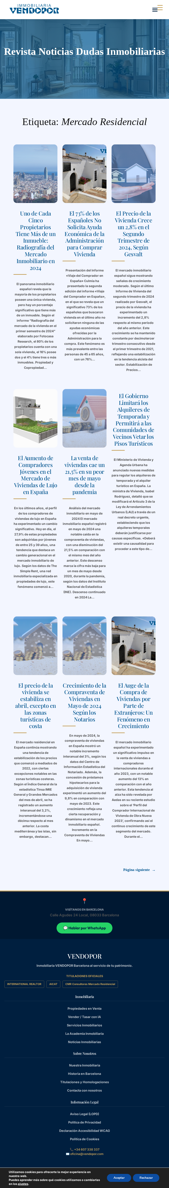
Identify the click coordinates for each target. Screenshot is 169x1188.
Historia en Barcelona (84, 1073)
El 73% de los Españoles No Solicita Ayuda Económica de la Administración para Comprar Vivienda (84, 233)
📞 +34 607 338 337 (84, 1149)
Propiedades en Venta (84, 1008)
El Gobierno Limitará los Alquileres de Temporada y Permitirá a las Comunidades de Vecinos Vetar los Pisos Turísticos (133, 419)
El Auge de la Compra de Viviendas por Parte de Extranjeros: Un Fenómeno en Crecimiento (133, 705)
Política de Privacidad (84, 1122)
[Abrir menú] (155, 9)
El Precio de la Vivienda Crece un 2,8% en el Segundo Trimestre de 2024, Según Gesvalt (133, 233)
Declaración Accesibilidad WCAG (84, 1131)
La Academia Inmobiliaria (84, 1033)
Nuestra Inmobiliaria (84, 1065)
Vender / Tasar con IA (84, 1017)
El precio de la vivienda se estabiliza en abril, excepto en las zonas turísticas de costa (35, 705)
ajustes (23, 1184)
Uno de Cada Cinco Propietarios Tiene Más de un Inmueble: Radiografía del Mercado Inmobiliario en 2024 (36, 240)
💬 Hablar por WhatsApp (84, 928)
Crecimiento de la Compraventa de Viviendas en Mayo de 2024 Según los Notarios (84, 702)
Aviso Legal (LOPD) (84, 1114)
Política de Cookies (84, 1139)
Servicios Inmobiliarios (84, 1025)
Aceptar (119, 1178)
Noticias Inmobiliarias (84, 1042)
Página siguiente (139, 870)
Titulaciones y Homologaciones (84, 1082)
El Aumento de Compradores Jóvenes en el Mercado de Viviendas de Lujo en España (35, 474)
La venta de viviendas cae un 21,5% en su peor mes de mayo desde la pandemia (84, 474)
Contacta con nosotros (84, 1090)
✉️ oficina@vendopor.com (84, 1154)
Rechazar (146, 1178)
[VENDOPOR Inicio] (34, 8)
